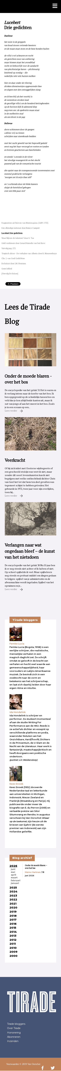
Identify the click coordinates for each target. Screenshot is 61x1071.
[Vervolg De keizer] (10, 273)
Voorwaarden (12, 1064)
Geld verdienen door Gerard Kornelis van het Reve (23, 243)
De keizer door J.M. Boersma (14, 263)
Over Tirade (14, 1028)
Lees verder (11, 410)
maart (14, 877)
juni (13, 869)
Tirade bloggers (16, 1023)
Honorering (14, 1032)
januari (15, 883)
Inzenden (12, 1041)
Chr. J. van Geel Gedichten (13, 258)
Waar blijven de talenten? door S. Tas (18, 238)
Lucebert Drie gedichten (12, 233)
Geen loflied (7, 268)
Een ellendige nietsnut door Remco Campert (21, 228)
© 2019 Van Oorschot (29, 1064)
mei (13, 872)
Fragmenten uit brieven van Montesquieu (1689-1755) (25, 223)
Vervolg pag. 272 (9, 248)
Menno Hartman (32, 872)
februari (15, 880)
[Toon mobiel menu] (55, 6)
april (13, 875)
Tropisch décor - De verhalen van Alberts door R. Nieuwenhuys (29, 253)
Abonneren (13, 1036)
